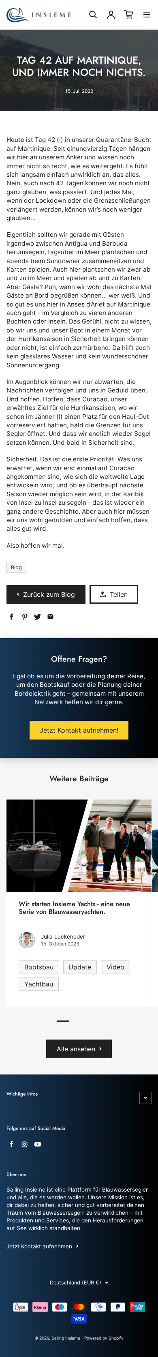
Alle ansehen (76, 1049)
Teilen (119, 594)
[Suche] (93, 14)
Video (115, 967)
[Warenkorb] (129, 14)
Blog (16, 567)
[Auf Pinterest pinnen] (24, 617)
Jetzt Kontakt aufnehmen (39, 1246)
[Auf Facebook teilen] (11, 617)
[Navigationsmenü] (147, 15)
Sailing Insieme (65, 1338)
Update (79, 967)
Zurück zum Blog (49, 594)
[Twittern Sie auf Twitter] (37, 617)
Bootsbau (38, 967)
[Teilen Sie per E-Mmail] (50, 617)
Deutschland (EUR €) (75, 1283)
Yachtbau (38, 984)
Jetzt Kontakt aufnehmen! (79, 730)
